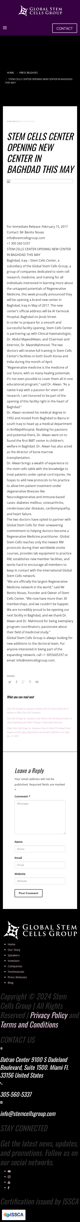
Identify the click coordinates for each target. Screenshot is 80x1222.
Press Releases (27, 121)
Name (19, 842)
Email (18, 858)
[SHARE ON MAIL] (37, 682)
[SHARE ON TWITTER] (10, 682)
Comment (22, 796)
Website (20, 874)
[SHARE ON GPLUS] (23, 682)
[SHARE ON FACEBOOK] (16, 682)
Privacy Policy (48, 1014)
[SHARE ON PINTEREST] (30, 682)
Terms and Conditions (29, 1024)
